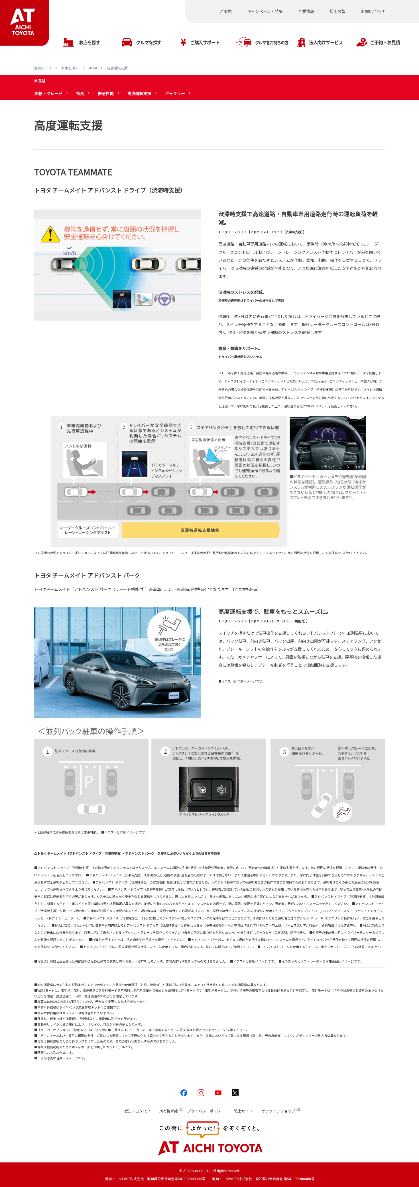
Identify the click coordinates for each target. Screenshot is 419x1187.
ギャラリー (175, 93)
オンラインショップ (278, 1111)
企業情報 (306, 11)
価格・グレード (48, 93)
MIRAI (39, 81)
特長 (80, 93)
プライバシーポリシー (205, 1111)
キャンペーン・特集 (265, 11)
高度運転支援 (139, 93)
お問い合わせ (373, 11)
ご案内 (226, 11)
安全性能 (106, 93)
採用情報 (337, 11)
